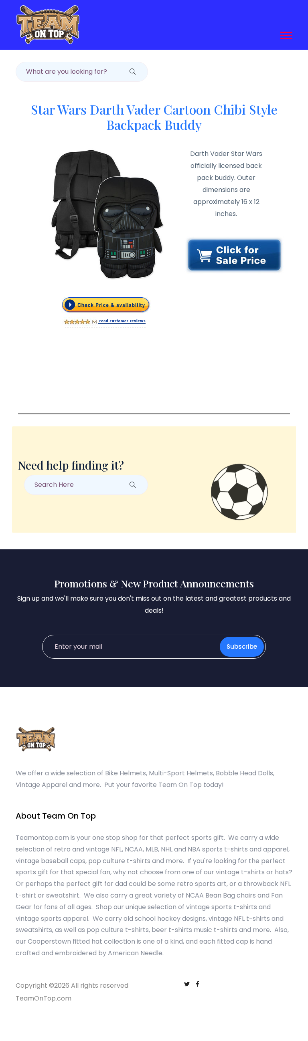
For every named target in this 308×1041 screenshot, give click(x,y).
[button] (286, 33)
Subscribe (242, 646)
